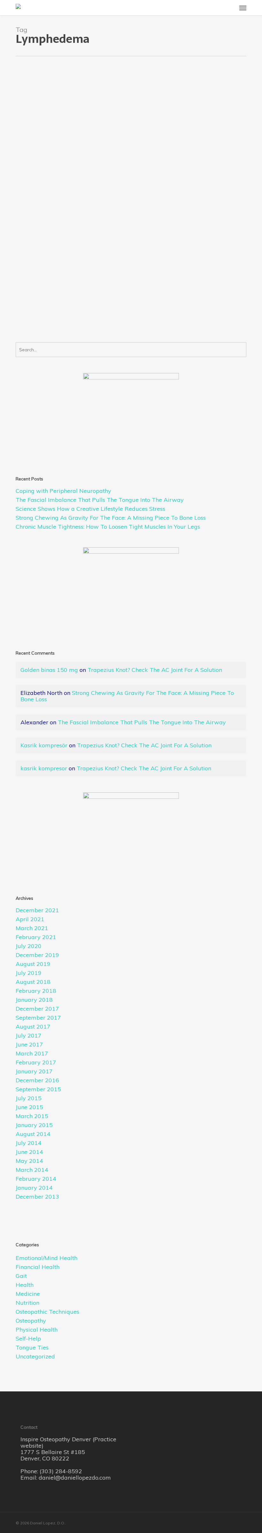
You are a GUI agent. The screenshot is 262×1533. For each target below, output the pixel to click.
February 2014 (36, 1179)
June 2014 (29, 1152)
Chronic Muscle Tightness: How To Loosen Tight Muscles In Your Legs (108, 527)
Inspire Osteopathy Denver (56, 1439)
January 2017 (34, 1071)
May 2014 (29, 1161)
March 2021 (32, 928)
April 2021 (30, 919)
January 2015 (34, 1125)
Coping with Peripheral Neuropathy (63, 491)
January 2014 (34, 1188)
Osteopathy (32, 192)
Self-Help (28, 1338)
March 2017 (32, 1053)
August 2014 (33, 1134)
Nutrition (27, 1303)
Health (72, 185)
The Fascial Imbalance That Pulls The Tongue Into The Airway (100, 500)
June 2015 (29, 1107)
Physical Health (37, 1330)
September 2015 (38, 1089)
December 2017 (37, 1009)
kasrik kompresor (43, 768)
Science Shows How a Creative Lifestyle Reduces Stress (90, 509)
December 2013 (37, 1197)
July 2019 (29, 973)
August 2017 (33, 1026)
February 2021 (36, 937)
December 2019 (37, 955)
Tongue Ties (32, 1347)
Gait (21, 1276)
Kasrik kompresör (43, 745)
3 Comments (60, 192)
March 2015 (32, 1116)
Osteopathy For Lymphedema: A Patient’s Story (59, 166)
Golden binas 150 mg (49, 669)
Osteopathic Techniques (47, 1312)
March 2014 (32, 1170)
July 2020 (29, 946)
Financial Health (37, 1267)
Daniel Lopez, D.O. (44, 185)
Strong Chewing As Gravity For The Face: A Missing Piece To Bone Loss (111, 518)
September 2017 (38, 1018)
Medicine (28, 1294)
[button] (242, 7)
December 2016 (37, 1080)
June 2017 (29, 1044)
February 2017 (36, 1062)
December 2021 (37, 910)
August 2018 (33, 982)
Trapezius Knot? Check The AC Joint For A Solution (155, 669)
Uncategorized (35, 1356)
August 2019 (33, 964)
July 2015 (29, 1098)
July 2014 (29, 1143)
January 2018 (34, 1000)
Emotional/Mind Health (46, 1258)
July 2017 (29, 1035)
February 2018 (36, 991)
